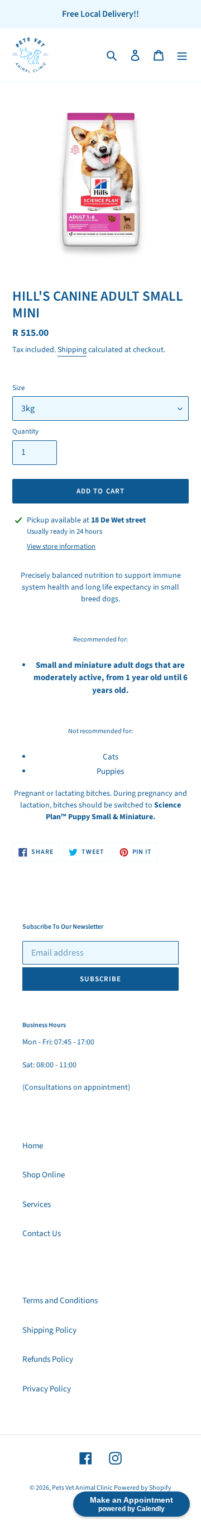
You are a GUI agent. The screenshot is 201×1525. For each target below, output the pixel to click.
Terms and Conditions (60, 1301)
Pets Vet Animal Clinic (82, 1488)
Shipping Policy (49, 1330)
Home (32, 1146)
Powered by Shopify (142, 1488)
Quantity (25, 431)
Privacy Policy (46, 1389)
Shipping (72, 349)
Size (18, 388)
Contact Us (41, 1233)
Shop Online (43, 1175)
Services (36, 1204)
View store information (61, 546)
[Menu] (182, 55)
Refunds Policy (47, 1359)
